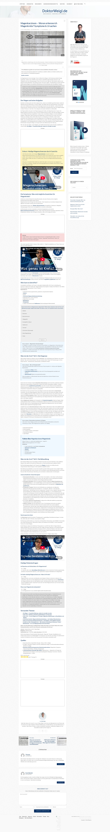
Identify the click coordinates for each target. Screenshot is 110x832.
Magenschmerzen (42, 153)
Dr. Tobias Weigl (26, 29)
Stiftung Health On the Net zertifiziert (85, 816)
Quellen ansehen (25, 75)
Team (20, 816)
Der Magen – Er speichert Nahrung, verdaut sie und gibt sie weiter (41, 126)
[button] (76, 102)
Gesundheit (69, 3)
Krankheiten (30, 3)
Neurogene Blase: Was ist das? (76, 208)
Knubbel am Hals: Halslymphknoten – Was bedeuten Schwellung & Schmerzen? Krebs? (42, 622)
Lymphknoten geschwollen (35, 385)
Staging (43, 465)
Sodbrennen (37, 303)
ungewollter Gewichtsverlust (31, 371)
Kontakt (34, 816)
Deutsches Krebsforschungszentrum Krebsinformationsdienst (36, 647)
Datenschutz (24, 816)
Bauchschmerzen (41, 205)
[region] (79, 90)
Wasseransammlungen (25, 279)
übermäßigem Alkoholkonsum (38, 570)
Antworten (60, 764)
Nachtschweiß (28, 374)
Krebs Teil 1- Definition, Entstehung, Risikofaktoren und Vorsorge (37, 614)
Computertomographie (48, 400)
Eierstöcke (29, 414)
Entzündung (60, 579)
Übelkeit (35, 205)
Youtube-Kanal (79, 3)
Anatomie (62, 3)
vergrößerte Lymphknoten (49, 279)
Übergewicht (26, 301)
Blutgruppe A (26, 300)
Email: (71, 168)
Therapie (44, 816)
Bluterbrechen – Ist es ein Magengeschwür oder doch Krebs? (36, 623)
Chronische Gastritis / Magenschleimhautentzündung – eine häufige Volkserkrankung (41, 619)
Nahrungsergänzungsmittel (51, 3)
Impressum (30, 816)
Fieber (32, 369)
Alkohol (25, 293)
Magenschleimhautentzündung (27, 210)
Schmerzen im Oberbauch (30, 447)
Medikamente (38, 3)
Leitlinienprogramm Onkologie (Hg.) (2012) (32, 650)
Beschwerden (39, 816)
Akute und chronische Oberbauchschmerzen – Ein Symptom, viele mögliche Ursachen (42, 620)
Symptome (22, 3)
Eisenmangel (35, 272)
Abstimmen (42, 339)
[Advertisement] (42, 138)
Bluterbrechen (36, 275)
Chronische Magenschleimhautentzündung (32, 296)
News (48, 816)
